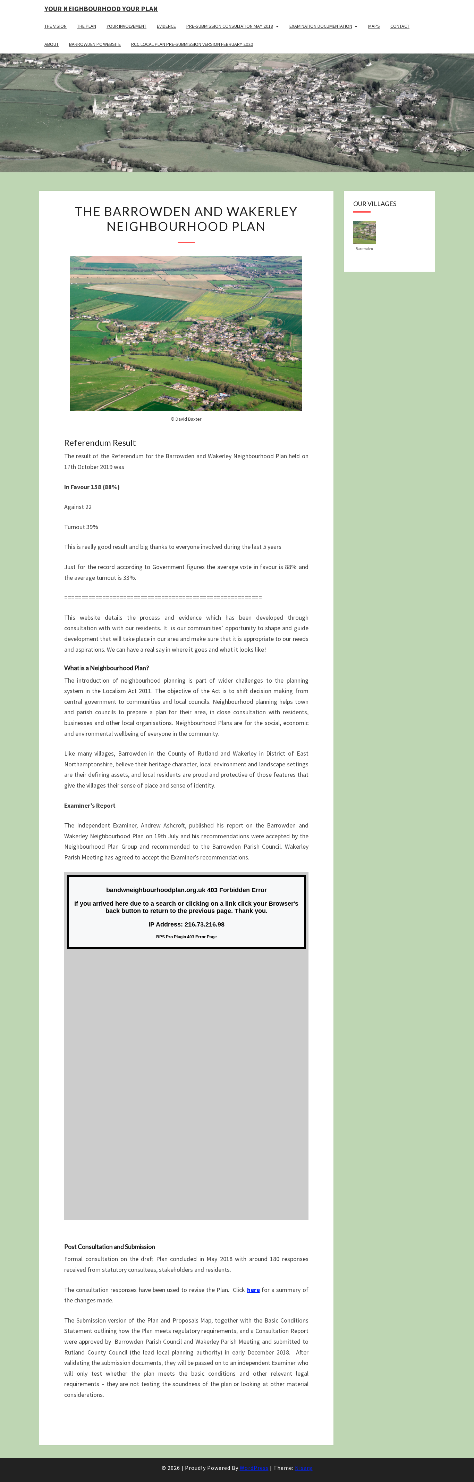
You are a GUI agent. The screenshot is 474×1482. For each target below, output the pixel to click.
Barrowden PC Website (95, 44)
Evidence (166, 26)
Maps (374, 26)
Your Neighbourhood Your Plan (101, 8)
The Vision (55, 26)
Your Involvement (126, 26)
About (51, 44)
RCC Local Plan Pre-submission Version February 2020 (192, 44)
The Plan (86, 26)
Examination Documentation (320, 26)
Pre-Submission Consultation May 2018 (229, 26)
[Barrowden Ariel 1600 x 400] (364, 231)
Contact (399, 26)
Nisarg (304, 1467)
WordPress (254, 1467)
